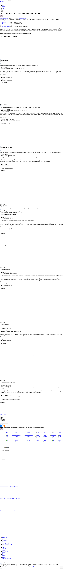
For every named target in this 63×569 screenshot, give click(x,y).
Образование (4, 542)
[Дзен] (1, 563)
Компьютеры (4, 539)
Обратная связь (4, 557)
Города (3, 5)
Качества (2, 1)
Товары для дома (4, 537)
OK (1, 568)
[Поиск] (2, 11)
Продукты (3, 550)
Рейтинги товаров (3, 18)
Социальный (3, 420)
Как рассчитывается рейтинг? (22, 18)
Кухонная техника (4, 540)
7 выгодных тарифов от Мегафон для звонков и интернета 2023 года (10, 498)
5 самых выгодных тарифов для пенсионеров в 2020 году (8, 510)
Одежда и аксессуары (5, 546)
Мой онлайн (3, 21)
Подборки (3, 555)
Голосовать (2, 423)
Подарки (3, 553)
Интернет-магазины (5, 551)
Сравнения (3, 6)
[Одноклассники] (4, 426)
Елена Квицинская (3, 17)
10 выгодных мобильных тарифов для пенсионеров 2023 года (9, 486)
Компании (3, 4)
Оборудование (4, 549)
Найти (9, 0)
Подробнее (34, 566)
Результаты (6, 423)
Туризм (3, 554)
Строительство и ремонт (5, 543)
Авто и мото (4, 547)
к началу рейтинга (3, 414)
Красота (3, 541)
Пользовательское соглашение (6, 558)
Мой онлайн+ (3, 419)
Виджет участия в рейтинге (6, 560)
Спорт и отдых (4, 548)
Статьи (3, 8)
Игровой (3, 25)
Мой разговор (4, 22)
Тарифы (7, 18)
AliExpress (3, 7)
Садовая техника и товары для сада (7, 544)
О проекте (3, 556)
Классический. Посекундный (6, 26)
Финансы (3, 552)
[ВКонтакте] (1, 426)
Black (2, 23)
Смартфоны (4, 538)
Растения (3, 545)
